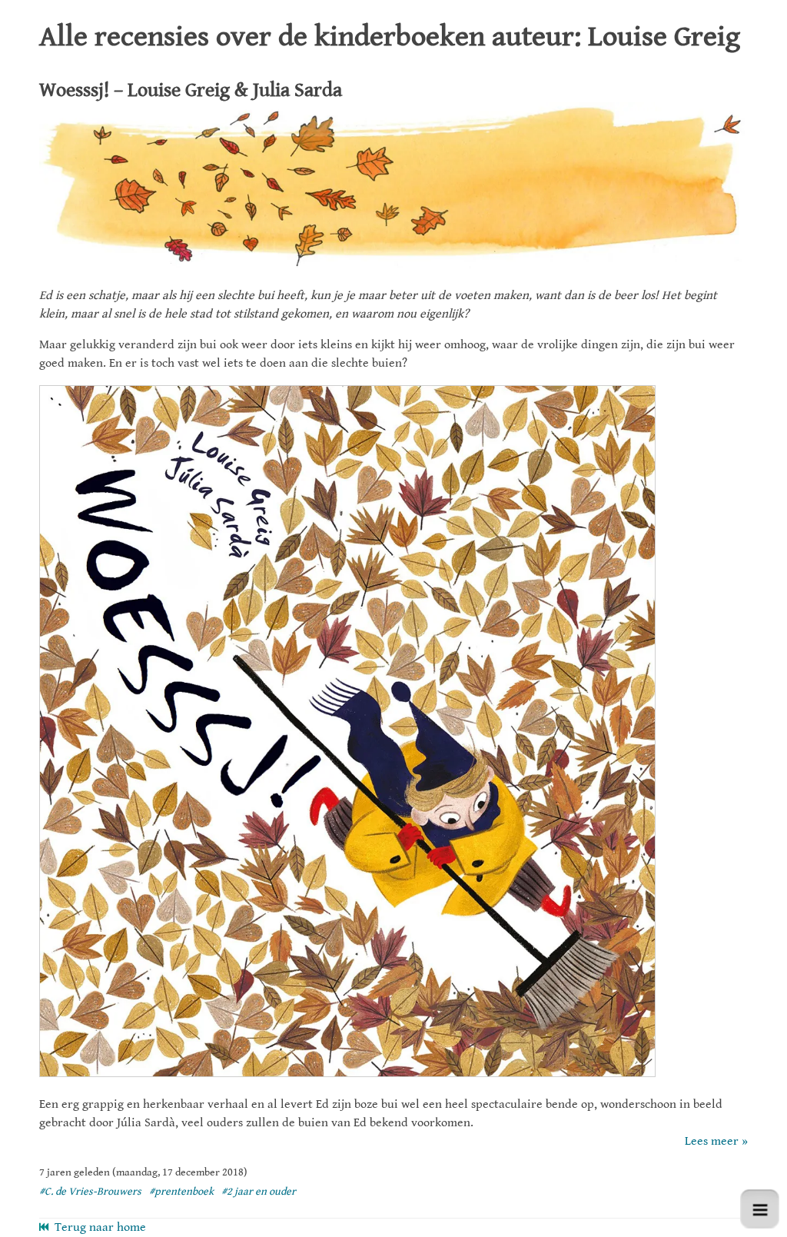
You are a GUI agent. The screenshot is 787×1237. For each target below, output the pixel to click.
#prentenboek (181, 1191)
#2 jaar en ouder (258, 1191)
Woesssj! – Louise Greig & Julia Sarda (190, 89)
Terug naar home (97, 1227)
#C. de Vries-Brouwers (90, 1191)
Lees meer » (716, 1141)
